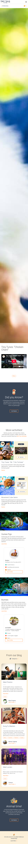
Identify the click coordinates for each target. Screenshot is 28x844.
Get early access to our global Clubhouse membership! (14, 837)
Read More (5, 693)
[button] (26, 2)
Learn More (4, 544)
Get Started (14, 411)
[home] (6, 2)
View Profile (10, 571)
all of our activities (22, 436)
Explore (3, 470)
